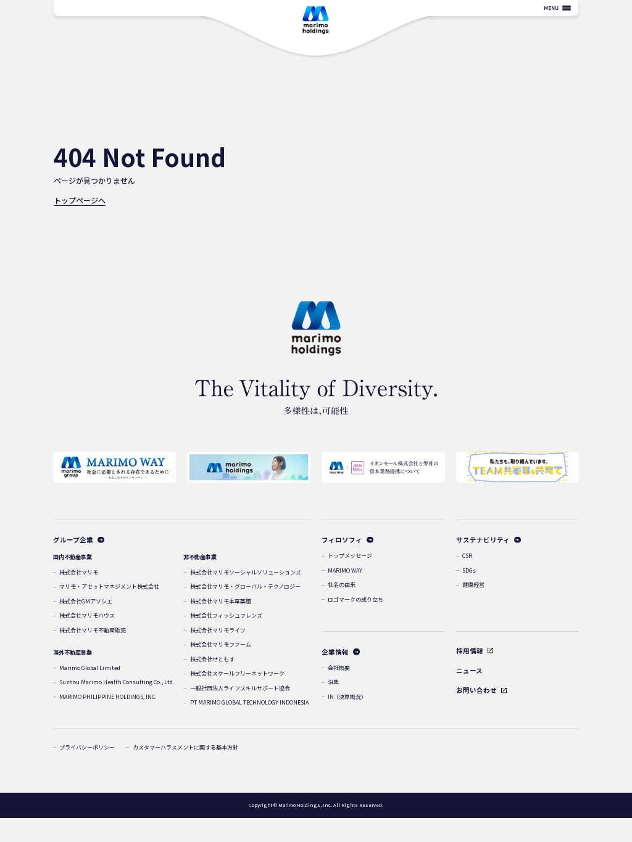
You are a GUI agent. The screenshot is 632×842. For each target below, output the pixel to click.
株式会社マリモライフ (218, 630)
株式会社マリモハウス (87, 615)
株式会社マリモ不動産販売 (92, 630)
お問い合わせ (476, 690)
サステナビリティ (483, 539)
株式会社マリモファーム (220, 644)
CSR (467, 556)
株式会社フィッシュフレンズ (226, 615)
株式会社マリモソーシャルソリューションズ (245, 572)
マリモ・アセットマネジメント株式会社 (109, 586)
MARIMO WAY (345, 570)
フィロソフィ (342, 539)
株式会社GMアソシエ (85, 601)
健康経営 (473, 585)
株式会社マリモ (78, 572)
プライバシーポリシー (87, 747)
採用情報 (469, 650)
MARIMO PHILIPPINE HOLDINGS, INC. (108, 697)
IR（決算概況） (347, 697)
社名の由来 (342, 585)
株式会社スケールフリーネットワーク (237, 673)
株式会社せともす (212, 659)
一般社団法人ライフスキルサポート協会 (240, 688)
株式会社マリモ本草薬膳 (220, 601)
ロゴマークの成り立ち (355, 599)
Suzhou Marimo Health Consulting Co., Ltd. (117, 682)
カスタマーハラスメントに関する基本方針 (185, 747)
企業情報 (335, 651)
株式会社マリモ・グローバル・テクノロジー (245, 586)
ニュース (469, 670)
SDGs (469, 570)
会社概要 (339, 668)
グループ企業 (73, 539)
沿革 (333, 682)
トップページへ (80, 200)
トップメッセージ (350, 556)
